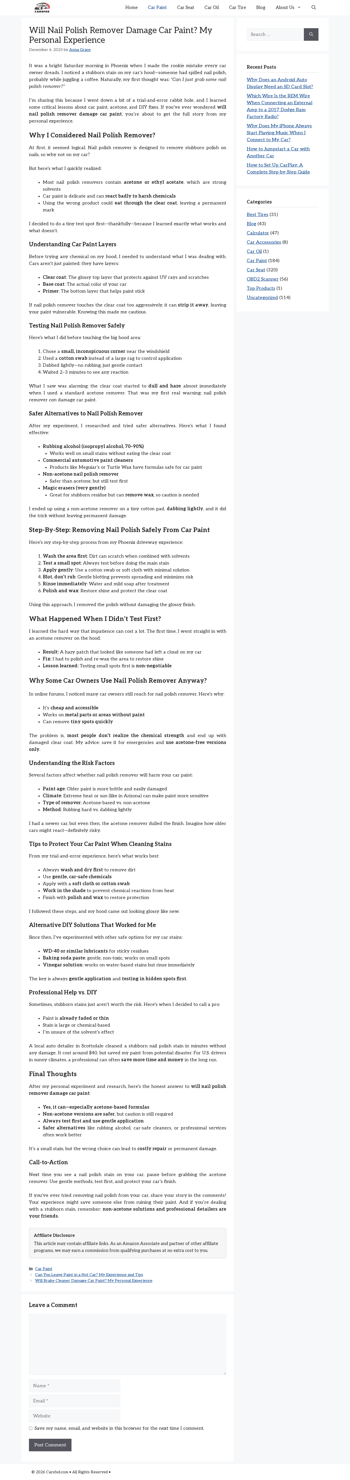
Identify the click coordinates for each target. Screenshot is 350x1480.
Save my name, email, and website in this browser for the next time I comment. (119, 1428)
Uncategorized (262, 297)
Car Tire (237, 7)
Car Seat (185, 7)
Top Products (261, 288)
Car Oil (211, 7)
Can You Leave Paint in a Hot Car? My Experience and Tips (89, 1274)
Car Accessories (264, 242)
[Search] (311, 34)
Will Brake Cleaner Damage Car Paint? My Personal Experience (93, 1281)
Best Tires (257, 214)
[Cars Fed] (42, 7)
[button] (313, 7)
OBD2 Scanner (263, 279)
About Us (285, 7)
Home (131, 7)
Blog (260, 7)
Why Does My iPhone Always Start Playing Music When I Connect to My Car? (279, 132)
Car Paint (157, 7)
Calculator (258, 233)
